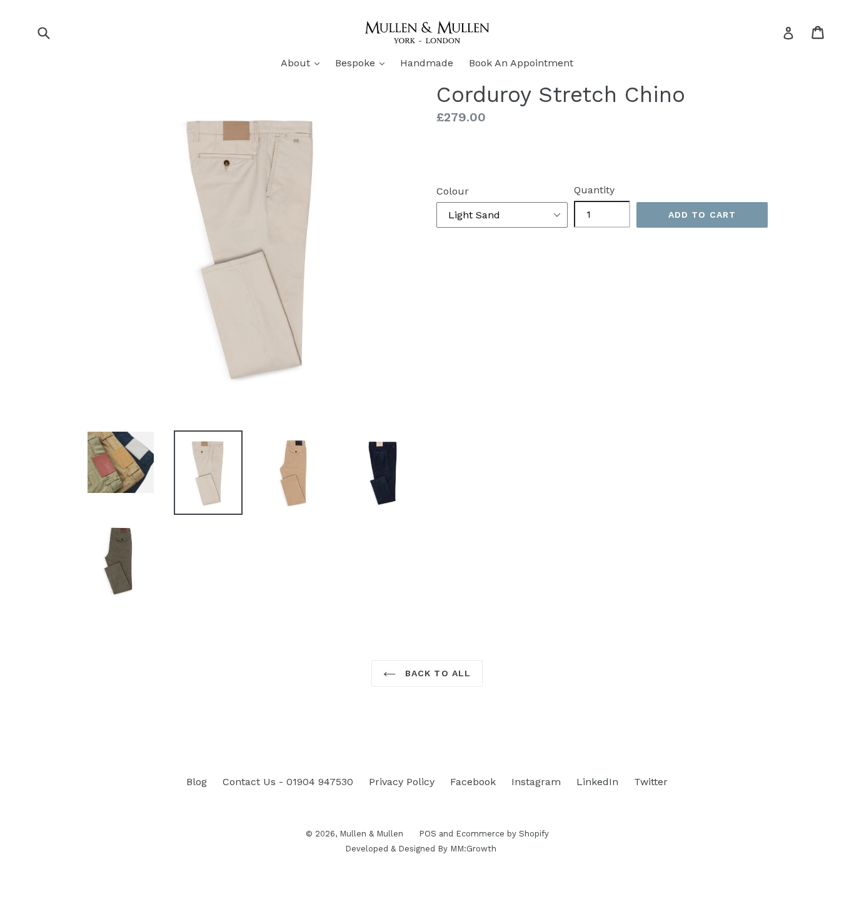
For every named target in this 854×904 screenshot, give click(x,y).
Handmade (426, 63)
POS (427, 833)
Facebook (473, 782)
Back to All (436, 673)
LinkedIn (597, 782)
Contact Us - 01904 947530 (288, 782)
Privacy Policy (402, 782)
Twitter (651, 782)
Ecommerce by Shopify (502, 833)
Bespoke (363, 62)
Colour (452, 191)
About (303, 62)
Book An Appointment (521, 63)
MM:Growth (473, 848)
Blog (196, 782)
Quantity (594, 190)
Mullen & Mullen (371, 833)
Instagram (536, 782)
